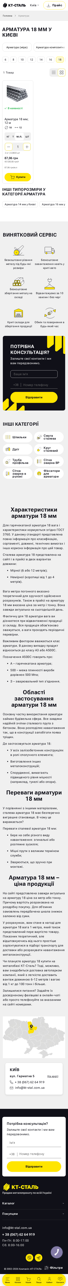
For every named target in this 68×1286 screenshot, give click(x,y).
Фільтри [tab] (56, 1267)
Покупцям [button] (10, 1214)
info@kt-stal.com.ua (30, 1087)
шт (27, 136)
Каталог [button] (8, 1203)
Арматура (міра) (17, 47)
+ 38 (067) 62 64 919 (29, 1082)
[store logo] (14, 5)
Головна (7, 15)
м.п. (19, 136)
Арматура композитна (50, 47)
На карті (52, 1076)
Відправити (34, 397)
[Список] (54, 72)
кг (8, 136)
